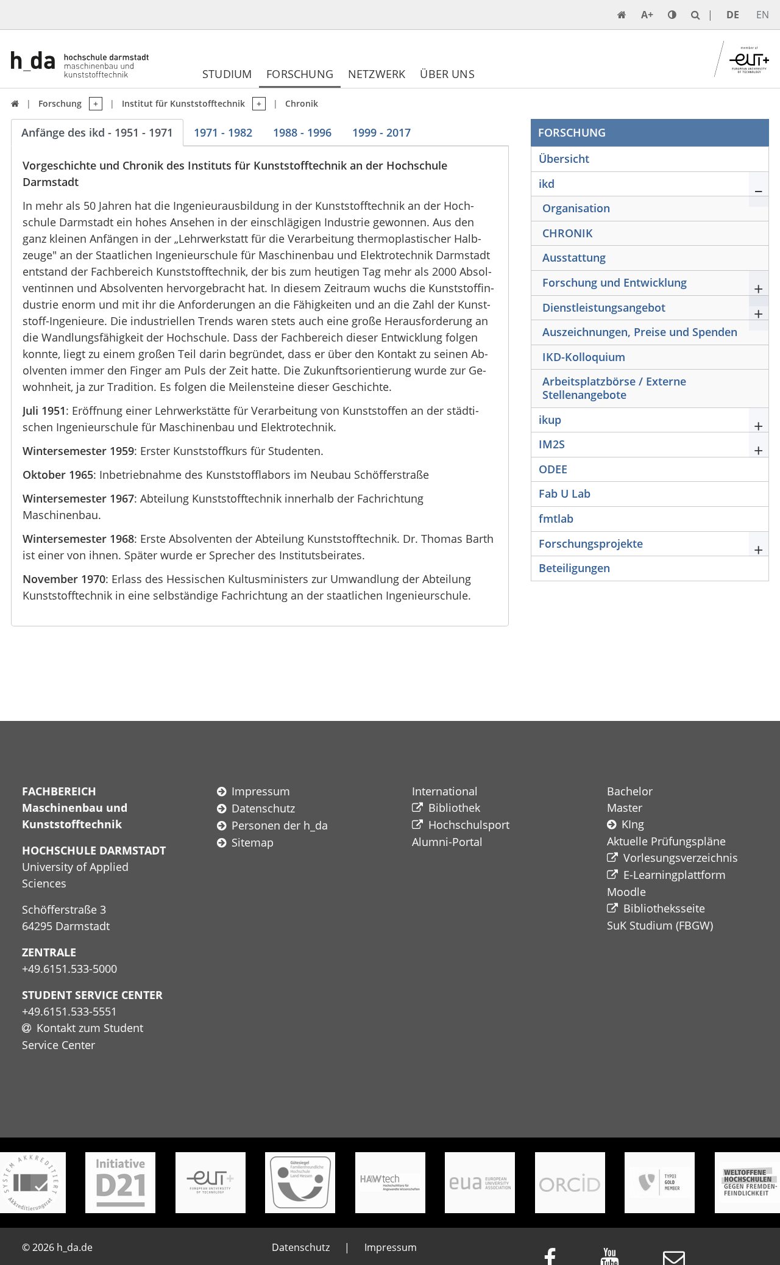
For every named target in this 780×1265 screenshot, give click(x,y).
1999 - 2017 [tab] (381, 132)
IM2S (552, 444)
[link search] (695, 15)
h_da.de (75, 1247)
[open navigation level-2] (255, 103)
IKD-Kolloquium (583, 356)
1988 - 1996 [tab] (302, 132)
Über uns (447, 73)
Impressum (261, 791)
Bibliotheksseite (664, 908)
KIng (633, 824)
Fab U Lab (564, 493)
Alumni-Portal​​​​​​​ (447, 841)
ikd (547, 183)
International (445, 791)
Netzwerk (376, 73)
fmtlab (556, 518)
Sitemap (253, 842)
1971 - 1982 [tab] (223, 132)
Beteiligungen (574, 568)
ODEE (553, 469)
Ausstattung (574, 257)
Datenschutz (263, 808)
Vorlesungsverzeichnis (680, 857)
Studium (227, 73)
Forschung (299, 73)
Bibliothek (454, 807)
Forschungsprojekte (591, 543)
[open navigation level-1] (92, 103)
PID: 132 (125, 1247)
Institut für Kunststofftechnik (183, 103)
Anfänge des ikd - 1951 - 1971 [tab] (97, 132)
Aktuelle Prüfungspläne (666, 841)
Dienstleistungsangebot (603, 307)
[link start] (622, 15)
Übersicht (564, 158)
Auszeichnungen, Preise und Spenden (639, 331)
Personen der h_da (280, 825)
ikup (550, 419)
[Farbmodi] (672, 15)
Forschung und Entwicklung (614, 282)
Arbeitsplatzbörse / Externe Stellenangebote (614, 388)
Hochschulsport (468, 824)
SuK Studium (640, 925)
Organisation (576, 208)
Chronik (301, 103)
